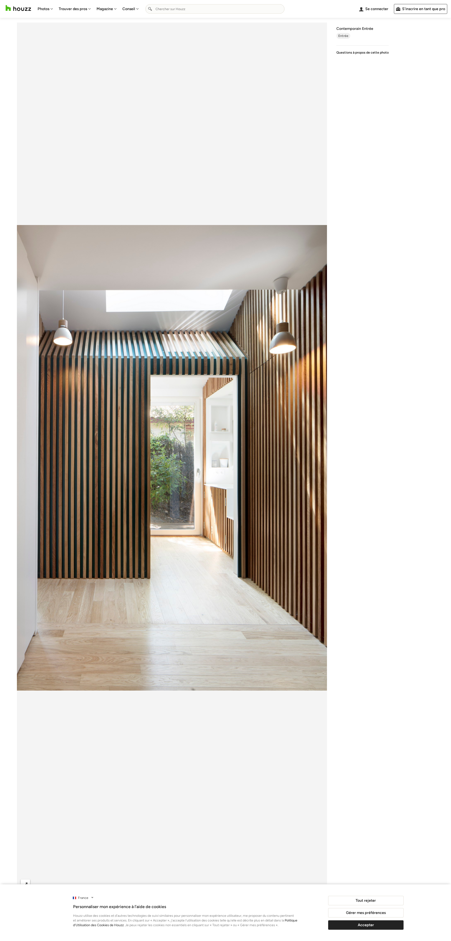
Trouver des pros (73, 9)
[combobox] (214, 9)
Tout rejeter (366, 900)
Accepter (366, 925)
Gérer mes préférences (366, 912)
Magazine (105, 9)
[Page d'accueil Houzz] (18, 8)
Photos (43, 9)
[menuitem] (45, 9)
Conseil (128, 9)
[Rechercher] (150, 9)
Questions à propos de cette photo (362, 53)
